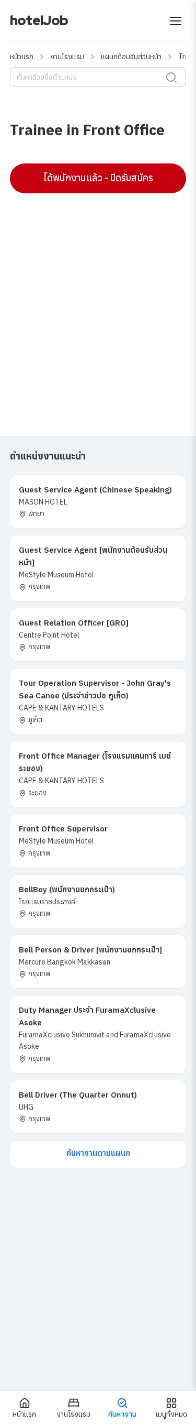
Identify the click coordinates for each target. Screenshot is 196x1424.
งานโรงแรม (67, 56)
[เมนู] (175, 20)
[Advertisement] (98, 302)
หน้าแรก (21, 56)
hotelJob (39, 20)
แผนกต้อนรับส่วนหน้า (131, 56)
